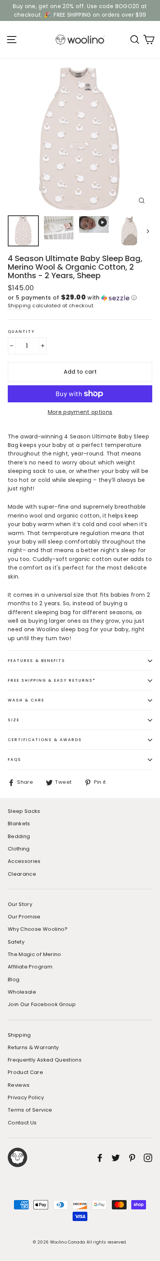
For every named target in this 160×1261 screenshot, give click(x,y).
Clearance (22, 874)
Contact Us (22, 1122)
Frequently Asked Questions (45, 1060)
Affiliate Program (30, 966)
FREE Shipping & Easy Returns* (52, 680)
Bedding (19, 836)
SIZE (13, 720)
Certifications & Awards (45, 740)
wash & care (26, 700)
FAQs (14, 759)
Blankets (19, 823)
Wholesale (22, 992)
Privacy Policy (26, 1097)
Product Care (25, 1072)
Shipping (19, 305)
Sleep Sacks (24, 811)
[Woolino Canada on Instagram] (148, 1157)
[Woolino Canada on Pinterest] (132, 1157)
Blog (13, 979)
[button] (80, 298)
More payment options (80, 412)
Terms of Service (30, 1110)
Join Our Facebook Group (42, 1004)
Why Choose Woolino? (38, 929)
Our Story (20, 904)
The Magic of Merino (34, 954)
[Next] (147, 230)
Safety (16, 942)
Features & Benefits (36, 660)
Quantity (21, 331)
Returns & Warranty (33, 1047)
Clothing (19, 848)
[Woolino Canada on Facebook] (100, 1157)
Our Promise (24, 916)
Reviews (19, 1085)
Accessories (24, 861)
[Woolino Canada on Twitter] (115, 1157)
